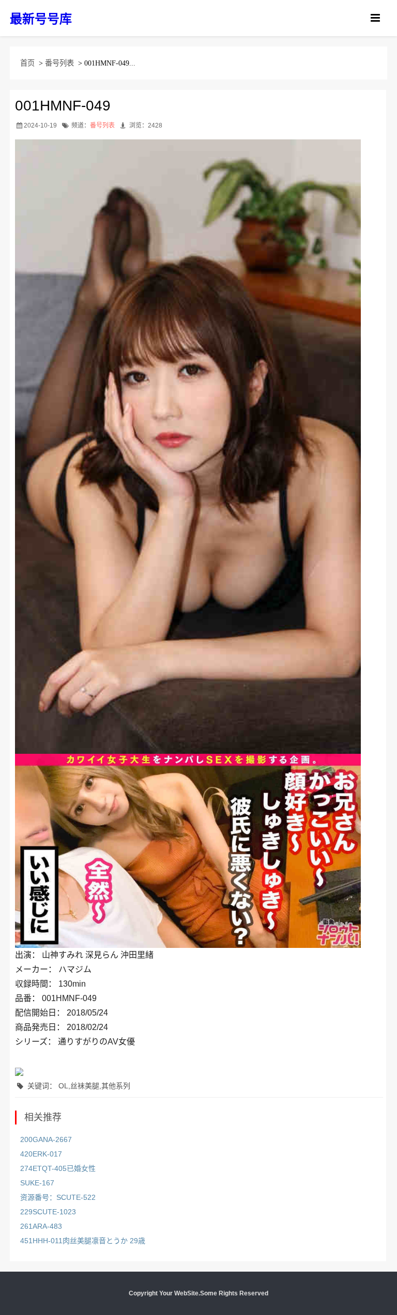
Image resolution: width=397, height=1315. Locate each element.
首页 (27, 63)
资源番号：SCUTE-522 (58, 1197)
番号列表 (59, 63)
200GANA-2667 (46, 1139)
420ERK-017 (41, 1154)
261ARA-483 (41, 1226)
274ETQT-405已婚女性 (58, 1168)
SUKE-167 (37, 1183)
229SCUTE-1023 (48, 1212)
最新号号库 (41, 19)
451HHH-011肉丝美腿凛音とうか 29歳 (82, 1241)
